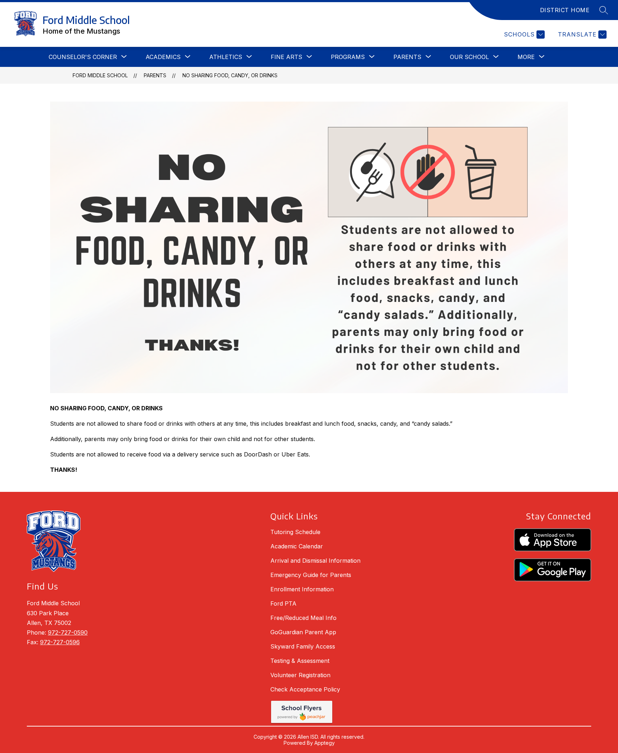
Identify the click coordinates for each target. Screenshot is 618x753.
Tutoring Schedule (295, 532)
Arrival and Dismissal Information (315, 560)
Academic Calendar (296, 546)
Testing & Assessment (299, 660)
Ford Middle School (100, 75)
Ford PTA (283, 603)
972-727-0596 (60, 642)
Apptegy (324, 743)
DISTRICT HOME (565, 10)
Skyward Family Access (302, 646)
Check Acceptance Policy (305, 689)
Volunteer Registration (300, 675)
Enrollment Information (302, 589)
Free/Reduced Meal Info (303, 617)
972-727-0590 (68, 632)
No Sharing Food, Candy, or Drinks (230, 75)
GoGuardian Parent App (303, 632)
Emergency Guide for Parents (310, 574)
